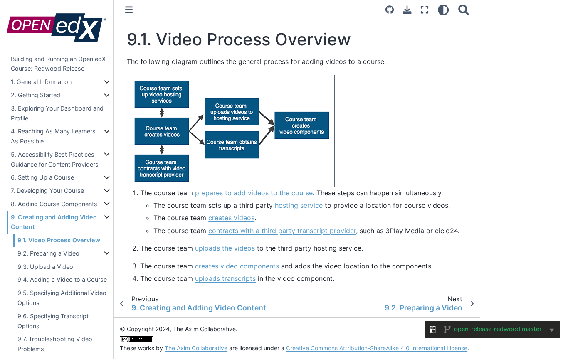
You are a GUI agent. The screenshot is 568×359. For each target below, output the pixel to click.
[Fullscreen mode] (424, 9)
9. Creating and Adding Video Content (54, 221)
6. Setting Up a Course (42, 177)
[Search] (464, 9)
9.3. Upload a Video (45, 266)
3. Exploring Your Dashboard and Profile (57, 112)
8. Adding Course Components (54, 203)
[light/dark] (443, 9)
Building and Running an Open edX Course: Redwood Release (58, 63)
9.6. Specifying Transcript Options (53, 320)
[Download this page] (407, 9)
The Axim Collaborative (196, 348)
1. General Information (41, 81)
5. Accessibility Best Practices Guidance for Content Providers (55, 159)
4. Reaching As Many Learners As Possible (53, 136)
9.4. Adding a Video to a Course (62, 279)
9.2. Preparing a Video (48, 253)
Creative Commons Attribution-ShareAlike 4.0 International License (376, 348)
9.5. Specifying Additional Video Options (61, 297)
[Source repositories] (389, 9)
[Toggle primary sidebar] (129, 9)
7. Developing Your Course (47, 190)
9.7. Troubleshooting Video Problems (54, 343)
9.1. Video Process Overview (58, 239)
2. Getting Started (35, 94)
